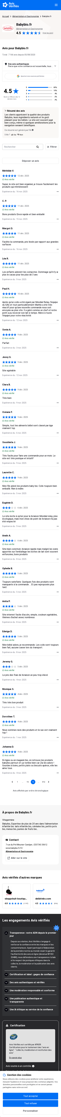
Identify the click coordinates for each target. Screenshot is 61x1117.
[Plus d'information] (33, 1066)
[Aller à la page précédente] (12, 782)
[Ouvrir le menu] (56, 5)
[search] (38, 147)
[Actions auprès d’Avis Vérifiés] (58, 192)
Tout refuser (30, 1103)
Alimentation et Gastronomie (25, 16)
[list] (30, 896)
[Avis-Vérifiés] (10, 5)
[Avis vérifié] (3, 179)
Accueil (5, 16)
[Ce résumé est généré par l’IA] (32, 130)
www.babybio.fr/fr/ (14, 848)
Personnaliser (30, 1111)
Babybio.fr (46, 16)
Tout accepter (30, 1096)
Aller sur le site (19, 858)
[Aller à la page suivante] (49, 782)
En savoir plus (15, 1058)
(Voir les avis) (48, 33)
